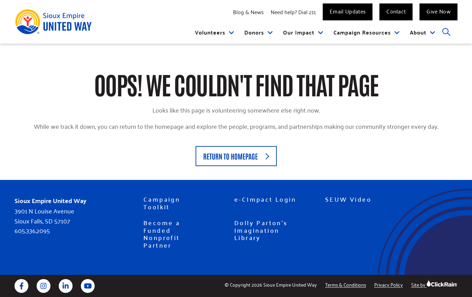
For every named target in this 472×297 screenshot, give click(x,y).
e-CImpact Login (265, 199)
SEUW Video (348, 199)
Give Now (438, 11)
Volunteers (210, 32)
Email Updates (348, 11)
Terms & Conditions (345, 284)
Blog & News (248, 12)
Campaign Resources (362, 32)
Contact (396, 11)
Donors (254, 32)
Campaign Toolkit (161, 202)
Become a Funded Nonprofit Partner (161, 234)
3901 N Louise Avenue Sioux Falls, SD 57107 (44, 216)
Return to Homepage (230, 156)
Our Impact (298, 32)
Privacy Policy (388, 284)
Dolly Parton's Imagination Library (261, 230)
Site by (418, 284)
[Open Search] (447, 32)
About (418, 32)
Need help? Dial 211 (293, 12)
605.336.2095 (32, 231)
